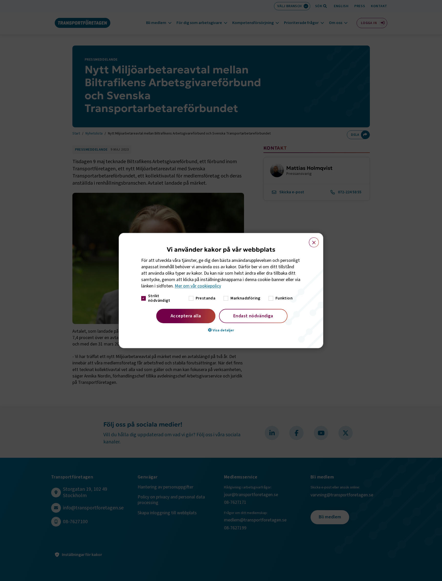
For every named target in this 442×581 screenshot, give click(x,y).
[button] (221, 330)
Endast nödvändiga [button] (253, 315)
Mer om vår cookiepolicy (198, 286)
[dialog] (221, 290)
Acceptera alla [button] (186, 315)
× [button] (311, 240)
